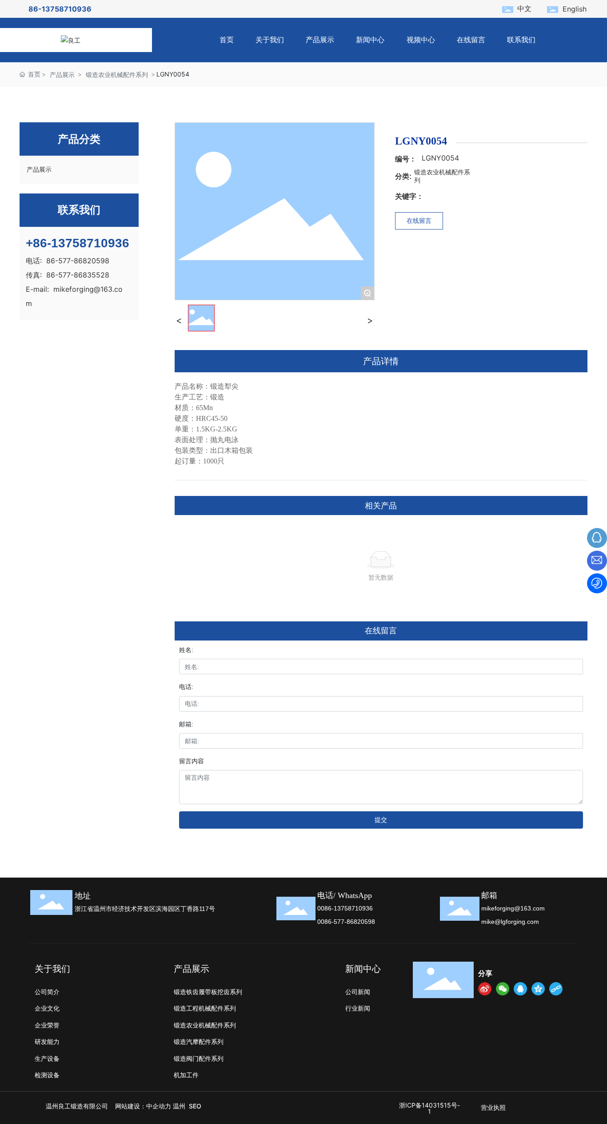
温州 (179, 1106)
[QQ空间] (538, 988)
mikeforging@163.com (513, 908)
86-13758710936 (60, 8)
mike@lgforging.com (510, 921)
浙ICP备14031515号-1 (429, 1108)
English (575, 8)
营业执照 (493, 1107)
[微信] (502, 988)
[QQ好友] (520, 988)
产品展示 (62, 74)
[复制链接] (556, 988)
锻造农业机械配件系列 (117, 74)
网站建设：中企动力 (143, 1106)
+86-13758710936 (77, 243)
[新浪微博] (484, 988)
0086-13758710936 (345, 908)
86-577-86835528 (77, 274)
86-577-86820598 (77, 260)
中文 (524, 8)
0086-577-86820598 (346, 921)
